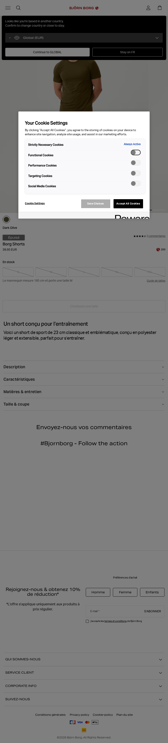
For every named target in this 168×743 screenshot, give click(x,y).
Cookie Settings (35, 203)
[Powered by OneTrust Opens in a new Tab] (130, 216)
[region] (84, 165)
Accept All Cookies (128, 203)
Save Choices (95, 203)
